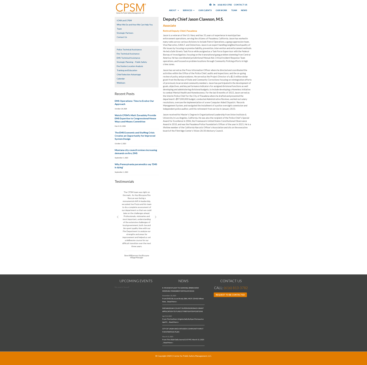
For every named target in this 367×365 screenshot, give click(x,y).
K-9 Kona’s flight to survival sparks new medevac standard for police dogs (180, 289)
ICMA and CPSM (124, 20)
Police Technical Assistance (129, 49)
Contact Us (240, 4)
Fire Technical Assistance (128, 53)
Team (234, 10)
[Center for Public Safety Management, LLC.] (131, 13)
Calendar (121, 78)
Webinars (121, 83)
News (244, 10)
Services (187, 10)
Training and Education (127, 70)
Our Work (221, 10)
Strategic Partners (125, 33)
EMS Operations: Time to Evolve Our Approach (134, 102)
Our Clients (205, 10)
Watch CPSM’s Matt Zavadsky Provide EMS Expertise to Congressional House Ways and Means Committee (135, 118)
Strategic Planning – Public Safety (132, 62)
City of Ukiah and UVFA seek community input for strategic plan (182, 330)
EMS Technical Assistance (128, 58)
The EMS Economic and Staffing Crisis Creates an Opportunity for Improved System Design (135, 135)
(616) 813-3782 (225, 4)
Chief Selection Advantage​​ (129, 74)
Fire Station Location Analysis (130, 66)
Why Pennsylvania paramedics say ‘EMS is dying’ (136, 166)
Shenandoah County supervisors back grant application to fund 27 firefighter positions (183, 309)
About (172, 10)
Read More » (172, 302)
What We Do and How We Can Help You (135, 24)
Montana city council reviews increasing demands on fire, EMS (136, 151)
